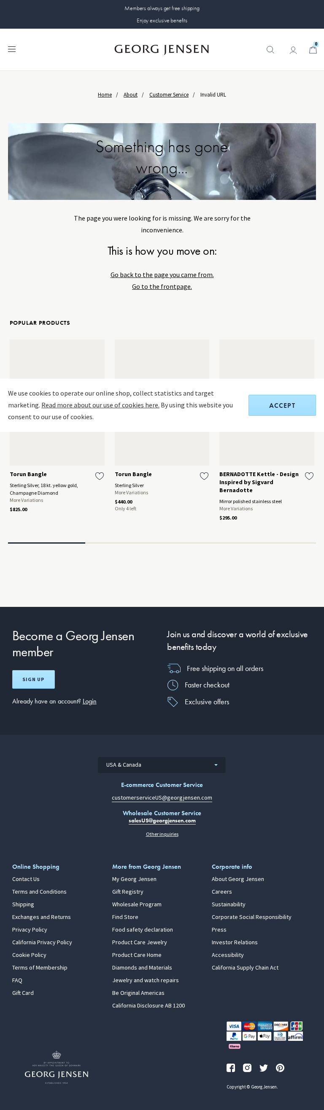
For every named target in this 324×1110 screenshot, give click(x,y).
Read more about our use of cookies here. (100, 405)
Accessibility (228, 955)
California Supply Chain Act (245, 968)
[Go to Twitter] (263, 1068)
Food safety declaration (142, 930)
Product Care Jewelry (139, 943)
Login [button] (90, 701)
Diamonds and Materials (142, 968)
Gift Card (23, 993)
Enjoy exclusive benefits (162, 20)
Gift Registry (127, 892)
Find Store (125, 917)
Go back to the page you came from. (162, 274)
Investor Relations (235, 943)
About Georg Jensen (238, 879)
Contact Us (26, 879)
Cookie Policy (29, 955)
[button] (270, 54)
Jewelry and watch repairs (145, 980)
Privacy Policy (29, 930)
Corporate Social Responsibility (252, 917)
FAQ (17, 980)
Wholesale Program (137, 905)
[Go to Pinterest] (280, 1068)
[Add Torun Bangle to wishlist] (99, 476)
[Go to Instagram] (247, 1068)
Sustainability (229, 905)
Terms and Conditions (39, 892)
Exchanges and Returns (41, 917)
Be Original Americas (138, 993)
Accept (282, 405)
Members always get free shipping (161, 8)
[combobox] (162, 765)
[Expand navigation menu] (12, 48)
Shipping (23, 905)
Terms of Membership (40, 968)
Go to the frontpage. (162, 286)
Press (219, 930)
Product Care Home (137, 955)
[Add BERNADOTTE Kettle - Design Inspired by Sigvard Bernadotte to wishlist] (309, 476)
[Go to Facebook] (231, 1068)
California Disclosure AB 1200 (148, 1006)
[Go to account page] (293, 50)
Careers (222, 892)
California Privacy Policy (42, 943)
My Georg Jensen (134, 879)
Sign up (33, 679)
